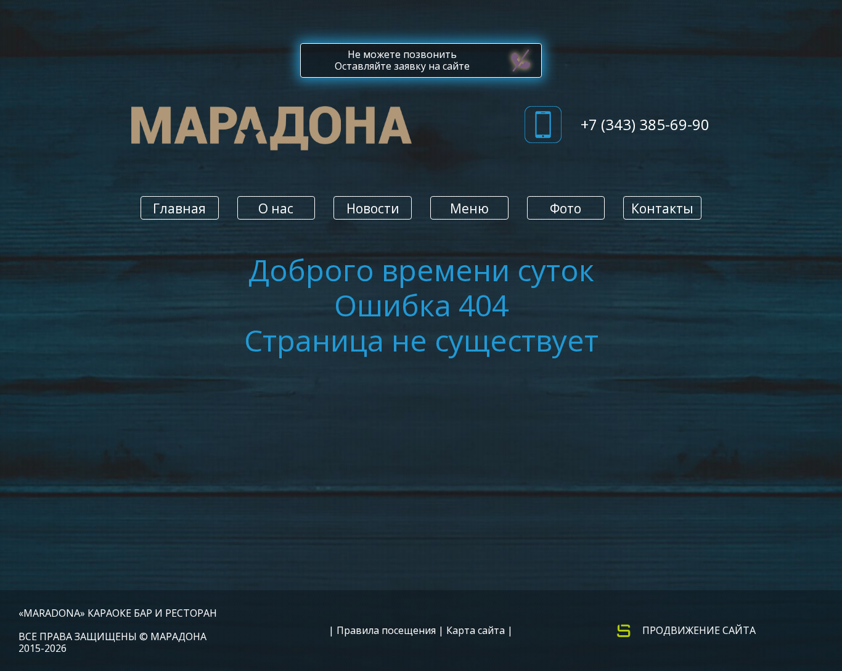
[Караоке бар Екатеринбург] (271, 131)
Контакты (662, 208)
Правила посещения (386, 630)
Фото (565, 208)
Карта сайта (475, 630)
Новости (372, 208)
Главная (179, 208)
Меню (469, 208)
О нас (275, 208)
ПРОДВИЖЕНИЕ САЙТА (699, 630)
